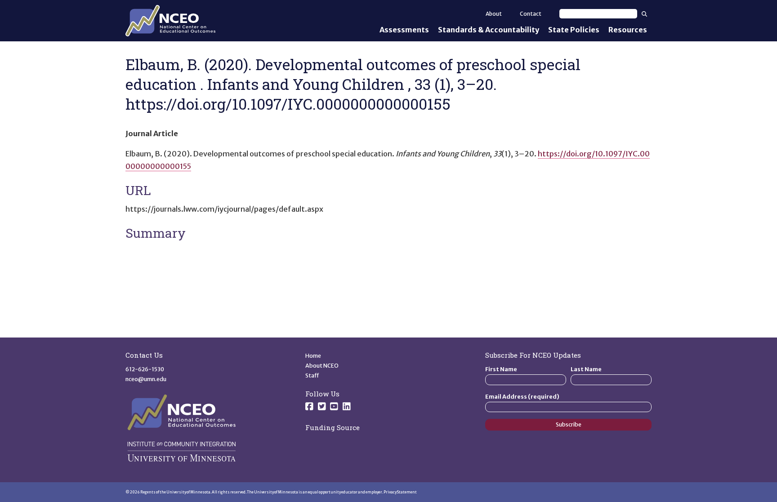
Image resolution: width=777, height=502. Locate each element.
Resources (627, 29)
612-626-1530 (144, 369)
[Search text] (598, 13)
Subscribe (568, 424)
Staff (312, 375)
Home (313, 355)
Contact (530, 13)
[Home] (170, 20)
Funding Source (332, 427)
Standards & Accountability (488, 29)
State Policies (573, 29)
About (494, 13)
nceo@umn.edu (145, 379)
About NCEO (322, 365)
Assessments (404, 29)
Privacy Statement (400, 492)
